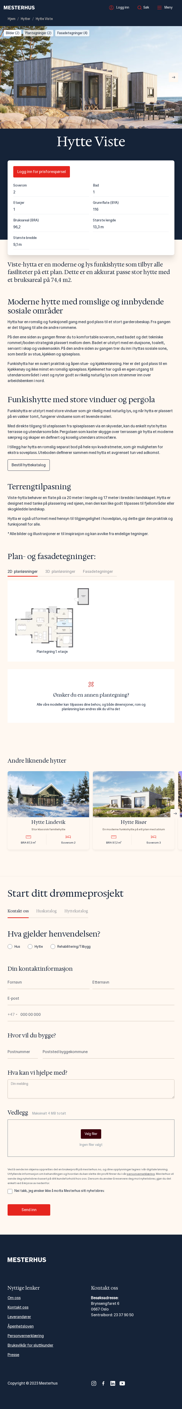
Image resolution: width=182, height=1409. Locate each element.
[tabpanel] (91, 621)
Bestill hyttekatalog (29, 464)
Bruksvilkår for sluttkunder (30, 1345)
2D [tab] (23, 571)
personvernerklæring (141, 1174)
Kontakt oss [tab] (18, 911)
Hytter (25, 18)
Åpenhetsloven (21, 1326)
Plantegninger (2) (38, 33)
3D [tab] (60, 571)
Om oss (14, 1297)
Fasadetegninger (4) (72, 33)
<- (8, 77)
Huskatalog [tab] (46, 911)
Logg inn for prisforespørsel (41, 171)
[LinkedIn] (113, 1383)
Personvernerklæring (26, 1335)
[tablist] (62, 573)
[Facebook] (103, 1383)
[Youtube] (122, 1383)
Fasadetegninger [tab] (98, 571)
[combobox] (144, 7)
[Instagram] (94, 1383)
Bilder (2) (12, 33)
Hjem (11, 19)
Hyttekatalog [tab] (76, 911)
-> (173, 77)
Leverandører (19, 1316)
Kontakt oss (18, 1307)
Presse (13, 1354)
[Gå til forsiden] (19, 7)
